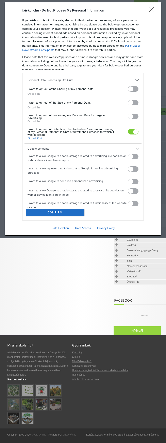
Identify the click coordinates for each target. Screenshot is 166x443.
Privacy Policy (106, 228)
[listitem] (83, 80)
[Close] (153, 11)
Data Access (83, 228)
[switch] (133, 89)
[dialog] (83, 119)
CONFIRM (55, 212)
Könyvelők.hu (68, 434)
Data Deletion (60, 228)
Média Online (38, 434)
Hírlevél (137, 331)
